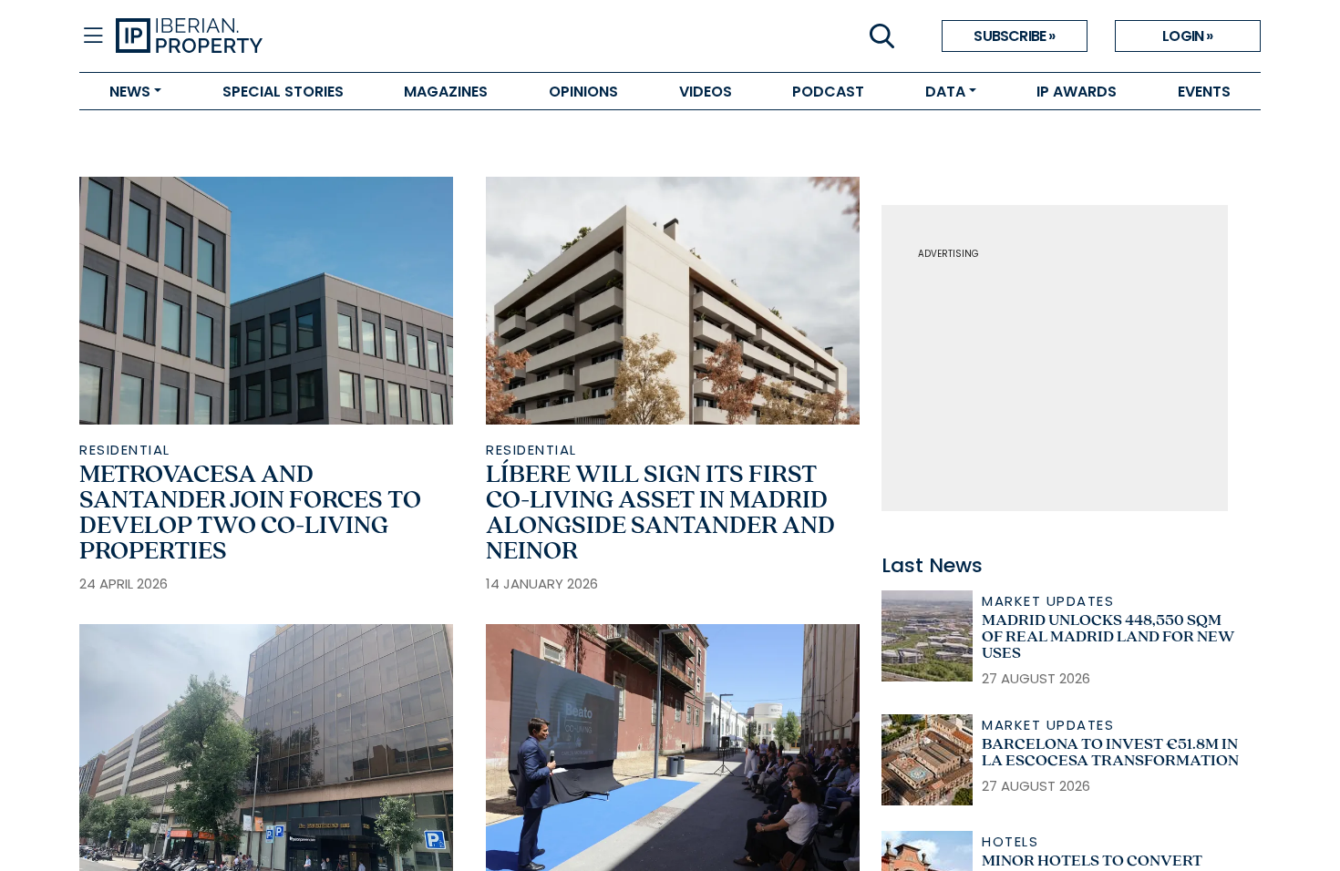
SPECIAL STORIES (283, 91)
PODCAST (828, 91)
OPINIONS (583, 91)
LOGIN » (1187, 36)
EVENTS (1204, 91)
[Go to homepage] (393, 36)
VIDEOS (705, 91)
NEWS (129, 91)
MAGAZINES (446, 91)
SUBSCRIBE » (1014, 36)
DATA (945, 91)
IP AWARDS (1076, 91)
